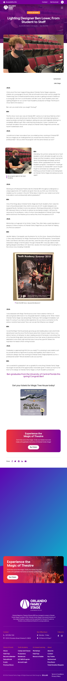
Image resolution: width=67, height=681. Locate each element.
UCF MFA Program (24, 659)
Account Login (22, 662)
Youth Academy (23, 647)
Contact (44, 2)
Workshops (36, 651)
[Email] (25, 461)
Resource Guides (38, 656)
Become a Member (9, 656)
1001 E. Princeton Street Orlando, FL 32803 (18, 638)
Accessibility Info (11, 2)
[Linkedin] (22, 461)
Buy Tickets (33, 447)
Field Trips (6, 654)
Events (5, 662)
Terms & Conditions (58, 674)
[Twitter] (15, 461)
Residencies (21, 656)
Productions (22, 654)
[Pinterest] (19, 461)
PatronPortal (7, 659)
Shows (5, 651)
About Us (50, 651)
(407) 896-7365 (9, 635)
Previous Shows (8, 665)
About (49, 647)
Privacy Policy (56, 676)
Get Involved (54, 2)
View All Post (56, 479)
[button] (33, 447)
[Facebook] (12, 461)
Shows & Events (8, 647)
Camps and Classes (24, 651)
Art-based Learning (39, 647)
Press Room (51, 662)
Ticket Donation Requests (56, 665)
